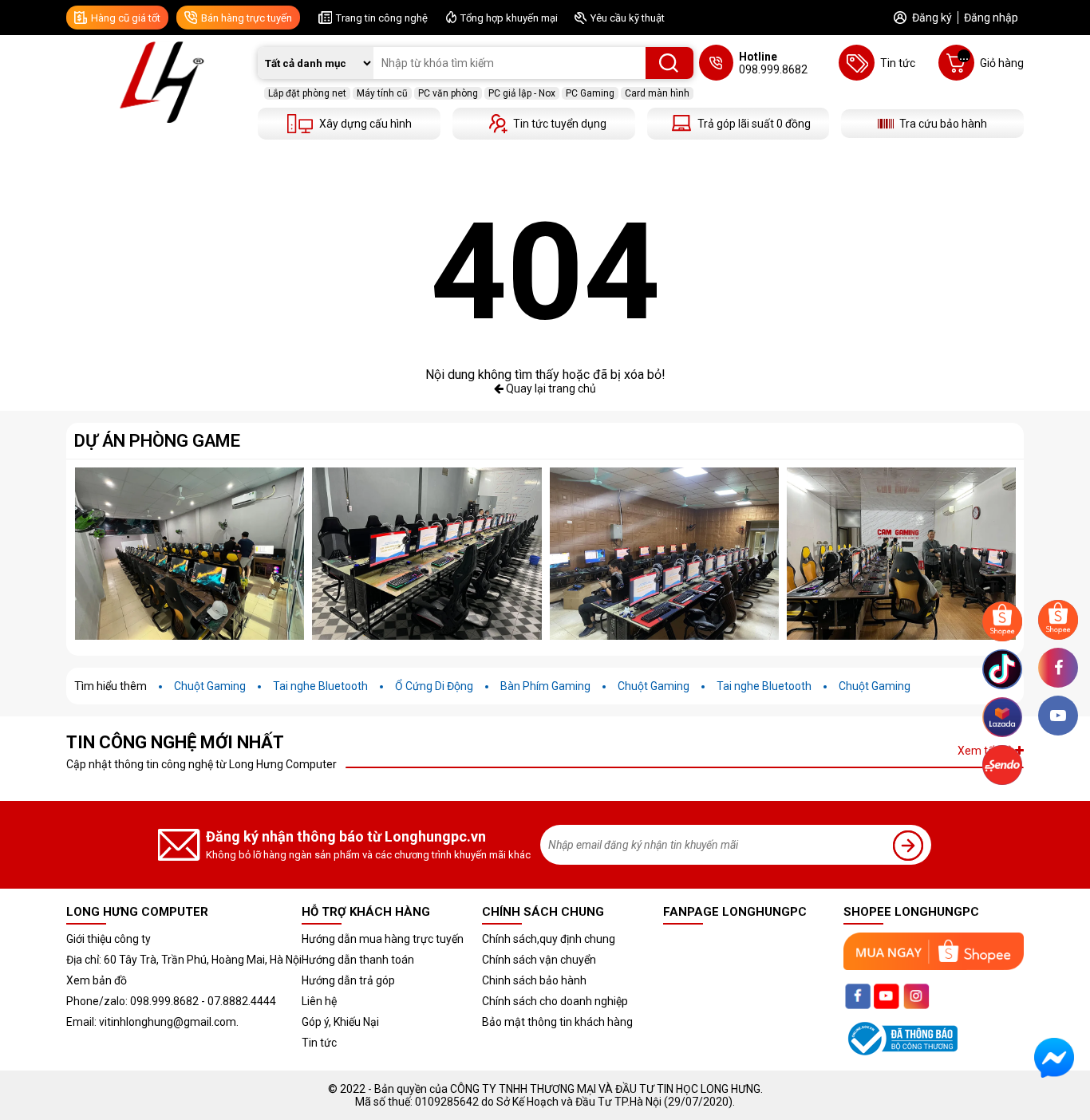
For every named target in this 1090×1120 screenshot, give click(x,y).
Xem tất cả (986, 750)
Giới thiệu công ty (108, 939)
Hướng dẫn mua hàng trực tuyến (383, 939)
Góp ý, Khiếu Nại (340, 1021)
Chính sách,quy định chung (548, 939)
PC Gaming (590, 93)
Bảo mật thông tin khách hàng (557, 1021)
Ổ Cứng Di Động (434, 686)
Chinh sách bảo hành (534, 980)
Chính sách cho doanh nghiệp (555, 1001)
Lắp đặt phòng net (307, 93)
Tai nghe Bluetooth (320, 686)
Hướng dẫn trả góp (348, 980)
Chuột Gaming (210, 686)
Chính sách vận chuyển (539, 959)
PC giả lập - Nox (521, 93)
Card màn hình (657, 93)
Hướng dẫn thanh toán (358, 959)
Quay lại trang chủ (550, 388)
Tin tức (319, 1042)
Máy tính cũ (382, 93)
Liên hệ (319, 1001)
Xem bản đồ (96, 980)
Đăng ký (932, 17)
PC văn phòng (448, 93)
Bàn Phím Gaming (545, 686)
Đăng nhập (991, 17)
